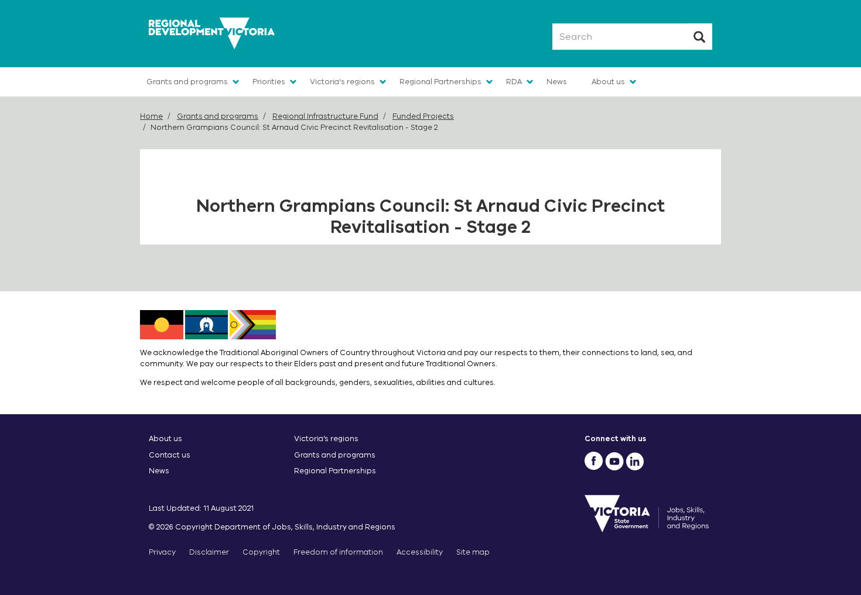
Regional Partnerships (440, 82)
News (556, 82)
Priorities (268, 82)
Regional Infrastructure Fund (325, 116)
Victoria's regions (342, 82)
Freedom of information (338, 552)
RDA (514, 82)
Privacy (162, 552)
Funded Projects (423, 116)
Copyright (261, 552)
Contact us (169, 455)
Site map (473, 552)
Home (151, 116)
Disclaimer (209, 552)
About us (608, 82)
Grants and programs (187, 82)
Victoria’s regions (326, 438)
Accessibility (420, 552)
